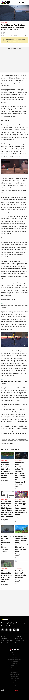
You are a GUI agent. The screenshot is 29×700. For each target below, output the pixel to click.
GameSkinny (14, 672)
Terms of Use (18, 643)
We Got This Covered (14, 665)
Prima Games (14, 661)
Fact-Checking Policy (7, 640)
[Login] (26, 2)
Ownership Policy (20, 640)
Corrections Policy (6, 638)
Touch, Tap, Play (14, 678)
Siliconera (14, 663)
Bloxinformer (14, 683)
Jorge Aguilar (4, 480)
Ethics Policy (18, 638)
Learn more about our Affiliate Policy (9, 443)
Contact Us (18, 636)
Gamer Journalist (14, 670)
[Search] (20, 2)
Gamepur (14, 657)
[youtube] (18, 630)
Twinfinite (14, 655)
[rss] (2, 630)
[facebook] (14, 630)
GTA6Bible (14, 685)
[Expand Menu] (23, 2)
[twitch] (6, 630)
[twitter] (10, 630)
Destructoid (14, 668)
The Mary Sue (14, 676)
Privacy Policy (5, 643)
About (3, 636)
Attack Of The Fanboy (14, 659)
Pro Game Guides (14, 652)
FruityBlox (14, 681)
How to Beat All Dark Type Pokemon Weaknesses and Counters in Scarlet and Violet (21, 508)
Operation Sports (14, 674)
